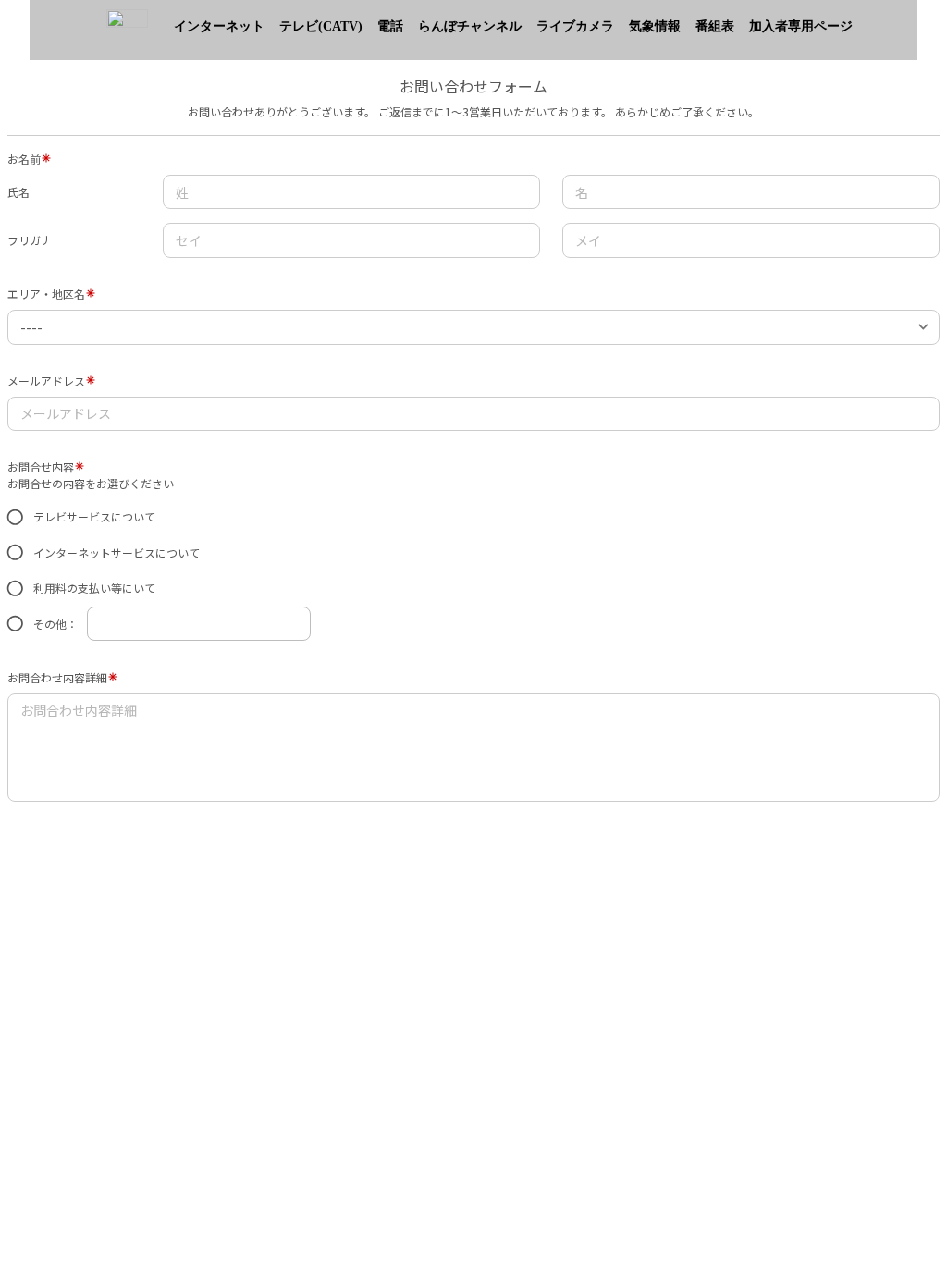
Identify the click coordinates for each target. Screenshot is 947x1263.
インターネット (219, 26)
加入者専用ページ (801, 26)
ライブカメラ (575, 26)
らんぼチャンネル (470, 26)
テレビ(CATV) (321, 26)
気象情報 (655, 26)
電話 (390, 26)
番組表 (714, 26)
